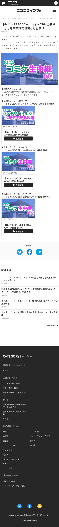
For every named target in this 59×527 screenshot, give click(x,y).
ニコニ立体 (7, 468)
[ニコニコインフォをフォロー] (19, 506)
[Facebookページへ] (29, 506)
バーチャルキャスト (11, 459)
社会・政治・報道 (10, 388)
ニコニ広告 (34, 432)
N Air (5, 464)
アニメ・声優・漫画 (14, 18)
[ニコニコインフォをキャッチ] (39, 506)
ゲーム (5, 400)
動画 (5, 432)
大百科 (5, 455)
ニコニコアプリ (9, 445)
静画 (5, 436)
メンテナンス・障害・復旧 (14, 486)
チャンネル (7, 450)
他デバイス (34, 441)
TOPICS (6, 371)
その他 (5, 419)
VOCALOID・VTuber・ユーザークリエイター (14, 406)
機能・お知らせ (9, 481)
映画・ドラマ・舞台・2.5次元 (14, 413)
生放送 (5, 441)
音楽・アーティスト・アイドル (15, 394)
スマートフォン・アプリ (40, 436)
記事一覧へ (51, 325)
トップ (3, 18)
